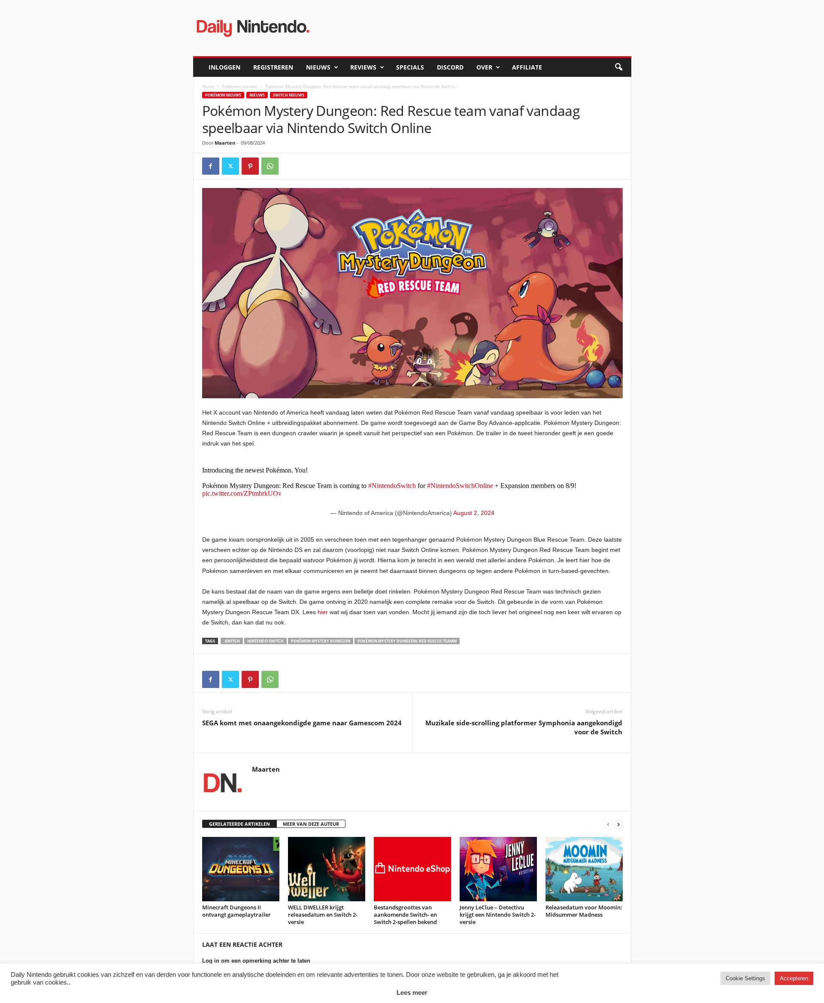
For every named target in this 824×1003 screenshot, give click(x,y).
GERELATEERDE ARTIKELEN (239, 824)
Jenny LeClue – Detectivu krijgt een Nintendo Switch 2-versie (498, 914)
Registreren (273, 67)
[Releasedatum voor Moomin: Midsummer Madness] (584, 869)
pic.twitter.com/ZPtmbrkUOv (242, 493)
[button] (618, 67)
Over (484, 67)
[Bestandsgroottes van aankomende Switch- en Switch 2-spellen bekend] (412, 869)
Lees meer (412, 992)
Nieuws (318, 67)
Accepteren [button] (794, 978)
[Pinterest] (250, 166)
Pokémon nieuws (239, 86)
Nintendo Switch (265, 641)
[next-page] (618, 824)
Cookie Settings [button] (745, 978)
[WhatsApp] (270, 166)
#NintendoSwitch (392, 485)
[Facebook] (210, 166)
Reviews (363, 67)
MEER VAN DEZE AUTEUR (311, 824)
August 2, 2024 (473, 512)
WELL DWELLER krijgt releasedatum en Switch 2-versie (322, 914)
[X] (230, 166)
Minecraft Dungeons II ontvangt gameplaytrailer (236, 910)
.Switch (232, 641)
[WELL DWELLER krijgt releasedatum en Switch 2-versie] (326, 869)
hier (323, 612)
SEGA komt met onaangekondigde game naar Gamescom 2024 (302, 722)
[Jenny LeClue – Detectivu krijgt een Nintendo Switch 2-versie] (498, 869)
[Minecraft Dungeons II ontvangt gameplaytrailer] (240, 869)
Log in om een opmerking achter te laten (256, 961)
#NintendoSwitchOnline (460, 485)
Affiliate (527, 67)
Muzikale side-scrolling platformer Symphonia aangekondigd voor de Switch (523, 727)
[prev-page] (608, 824)
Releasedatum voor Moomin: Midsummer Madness (583, 910)
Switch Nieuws (288, 95)
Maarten (225, 142)
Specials (410, 67)
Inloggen (224, 67)
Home (208, 86)
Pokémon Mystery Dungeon (320, 641)
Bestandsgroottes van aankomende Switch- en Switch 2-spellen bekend (405, 914)
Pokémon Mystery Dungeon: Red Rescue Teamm (407, 641)
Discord (450, 67)
